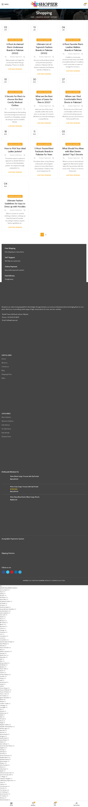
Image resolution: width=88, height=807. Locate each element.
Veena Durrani (4, 794)
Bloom (1, 624)
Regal (1, 722)
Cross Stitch (3, 640)
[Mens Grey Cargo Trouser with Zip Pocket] (5, 489)
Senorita (2, 753)
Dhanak (2, 645)
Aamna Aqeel (4, 590)
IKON (1, 699)
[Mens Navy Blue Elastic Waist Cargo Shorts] (5, 499)
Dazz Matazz (3, 644)
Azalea (2, 617)
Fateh (1, 670)
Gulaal (1, 684)
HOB (1, 686)
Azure (1, 618)
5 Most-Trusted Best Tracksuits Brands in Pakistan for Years (44, 151)
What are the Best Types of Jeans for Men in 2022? (44, 99)
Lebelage (2, 705)
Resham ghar (3, 728)
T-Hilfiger (2, 776)
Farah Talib (3, 669)
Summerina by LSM (5, 775)
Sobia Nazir (3, 769)
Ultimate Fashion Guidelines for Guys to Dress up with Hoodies (15, 203)
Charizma (2, 632)
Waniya (2, 798)
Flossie (2, 678)
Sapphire (2, 748)
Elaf (1, 659)
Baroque (2, 620)
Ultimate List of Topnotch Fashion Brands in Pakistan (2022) (44, 48)
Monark (2, 711)
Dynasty (2, 653)
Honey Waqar (4, 688)
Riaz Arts (2, 730)
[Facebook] (3, 572)
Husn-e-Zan (3, 694)
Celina (2, 628)
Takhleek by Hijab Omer (6, 780)
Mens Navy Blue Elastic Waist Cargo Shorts (24, 497)
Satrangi (2, 751)
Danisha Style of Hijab (6, 642)
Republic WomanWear (6, 726)
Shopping (18, 40)
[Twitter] (7, 572)
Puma (1, 721)
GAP (1, 680)
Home (32, 17)
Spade (1, 771)
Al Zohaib (2, 603)
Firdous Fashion (4, 674)
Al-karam (2, 605)
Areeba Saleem (4, 611)
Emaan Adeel (4, 663)
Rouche (2, 732)
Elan (1, 661)
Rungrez (2, 736)
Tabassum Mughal (5, 778)
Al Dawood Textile (5, 601)
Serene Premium (5, 755)
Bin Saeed (3, 622)
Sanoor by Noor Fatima (6, 746)
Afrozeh (2, 595)
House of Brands (4, 690)
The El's (2, 788)
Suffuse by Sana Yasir (6, 773)
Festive (2, 672)
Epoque (2, 667)
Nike (1, 717)
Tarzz (1, 782)
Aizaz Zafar (3, 599)
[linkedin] (15, 572)
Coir (1, 634)
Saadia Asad (3, 738)
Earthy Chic (3, 655)
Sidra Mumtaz (4, 765)
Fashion (11, 40)
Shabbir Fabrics (4, 757)
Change (2, 630)
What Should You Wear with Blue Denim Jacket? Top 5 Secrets (73, 151)
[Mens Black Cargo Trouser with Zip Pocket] (5, 478)
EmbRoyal (2, 665)
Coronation (3, 636)
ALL (1, 586)
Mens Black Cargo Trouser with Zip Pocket (24, 476)
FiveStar (2, 676)
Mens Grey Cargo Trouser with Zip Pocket (24, 487)
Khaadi (2, 701)
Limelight (2, 707)
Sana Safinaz (3, 744)
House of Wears (4, 692)
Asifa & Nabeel (4, 613)
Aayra (1, 591)
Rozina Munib (3, 734)
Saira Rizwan (3, 740)
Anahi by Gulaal (4, 607)
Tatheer (2, 784)
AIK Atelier (3, 597)
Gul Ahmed (3, 682)
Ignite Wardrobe (4, 697)
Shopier (2, 763)
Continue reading (15, 69)
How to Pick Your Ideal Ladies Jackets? (15, 150)
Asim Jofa (2, 615)
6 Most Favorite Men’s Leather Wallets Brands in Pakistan (73, 47)
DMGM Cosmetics (5, 651)
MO (1, 709)
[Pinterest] (11, 572)
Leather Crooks (4, 703)
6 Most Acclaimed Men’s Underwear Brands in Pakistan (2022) (15, 48)
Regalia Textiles (4, 724)
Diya (1, 649)
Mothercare (3, 713)
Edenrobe (2, 657)
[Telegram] (20, 572)
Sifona (1, 767)
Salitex (2, 742)
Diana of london (4, 647)
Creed (1, 638)
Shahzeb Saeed (4, 759)
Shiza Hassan (3, 761)
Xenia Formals (4, 800)
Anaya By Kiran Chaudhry (7, 609)
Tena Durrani (3, 786)
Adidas (2, 593)
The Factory (3, 790)
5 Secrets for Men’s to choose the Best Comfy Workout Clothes (15, 101)
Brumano (2, 626)
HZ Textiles (3, 696)
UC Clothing (3, 792)
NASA (1, 715)
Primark (2, 719)
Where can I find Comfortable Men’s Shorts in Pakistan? (73, 99)
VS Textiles (3, 796)
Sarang (2, 749)
